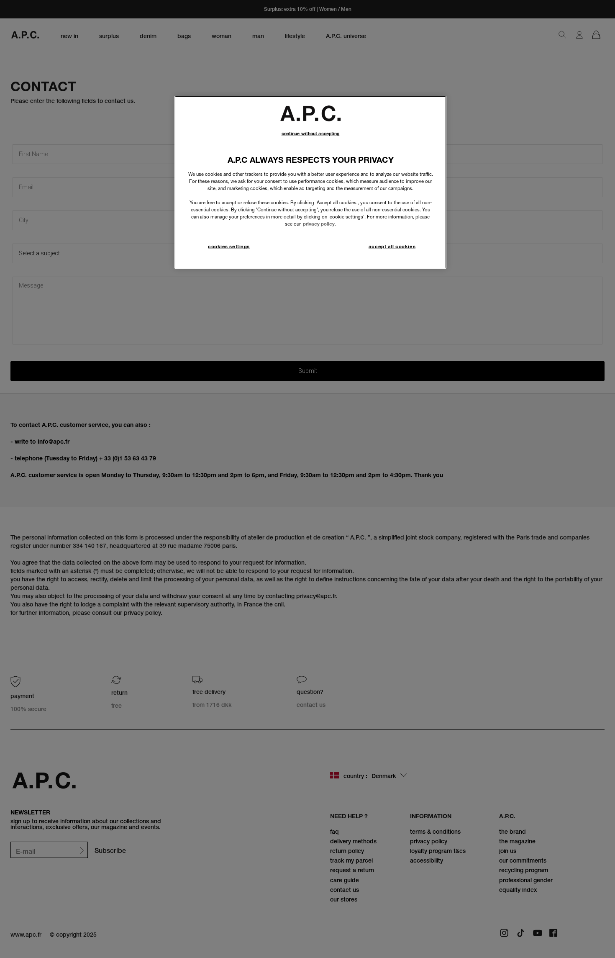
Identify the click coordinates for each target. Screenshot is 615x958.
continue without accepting (311, 133)
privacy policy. (319, 224)
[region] (310, 182)
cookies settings (229, 246)
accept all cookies (392, 246)
